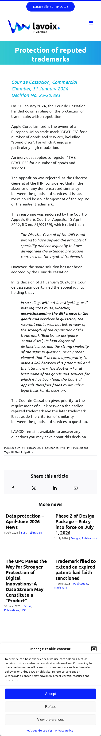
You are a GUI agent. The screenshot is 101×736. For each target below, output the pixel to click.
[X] (34, 488)
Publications (80, 447)
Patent (27, 606)
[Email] (75, 488)
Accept (50, 694)
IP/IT (62, 447)
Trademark (60, 587)
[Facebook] (13, 488)
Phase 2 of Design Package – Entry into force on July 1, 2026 (74, 524)
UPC (23, 610)
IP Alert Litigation (22, 452)
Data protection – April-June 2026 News (25, 521)
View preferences (50, 719)
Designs (76, 538)
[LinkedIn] (54, 488)
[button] (94, 648)
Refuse (50, 707)
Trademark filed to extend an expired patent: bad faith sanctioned (75, 569)
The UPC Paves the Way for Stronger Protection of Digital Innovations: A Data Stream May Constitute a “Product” (26, 581)
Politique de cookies (39, 730)
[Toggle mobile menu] (91, 22)
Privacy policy (64, 730)
